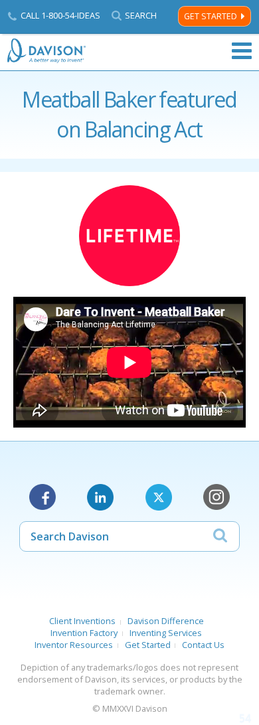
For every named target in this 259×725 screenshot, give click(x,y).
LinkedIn (100, 497)
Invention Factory (84, 633)
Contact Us (203, 645)
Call (60, 15)
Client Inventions (82, 621)
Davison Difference (166, 621)
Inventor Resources (74, 645)
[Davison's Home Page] (47, 51)
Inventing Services (166, 633)
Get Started (210, 16)
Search (141, 15)
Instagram (216, 497)
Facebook (42, 497)
